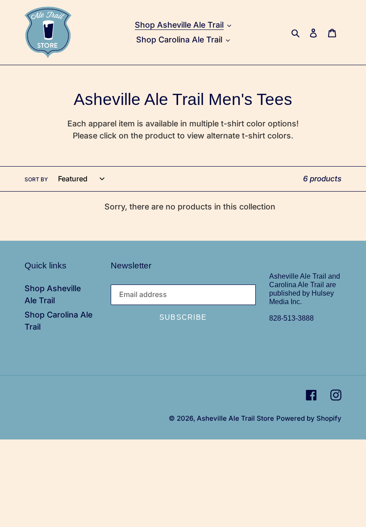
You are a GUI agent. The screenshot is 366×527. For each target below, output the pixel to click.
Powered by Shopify (308, 418)
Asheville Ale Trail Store (235, 418)
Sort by (36, 179)
